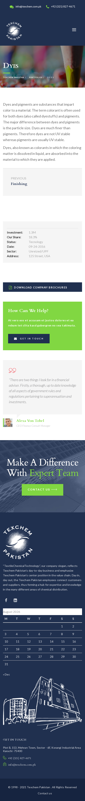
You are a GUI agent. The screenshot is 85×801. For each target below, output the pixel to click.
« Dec (6, 674)
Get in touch (32, 338)
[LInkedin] (15, 600)
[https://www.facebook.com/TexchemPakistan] (6, 600)
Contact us (39, 489)
